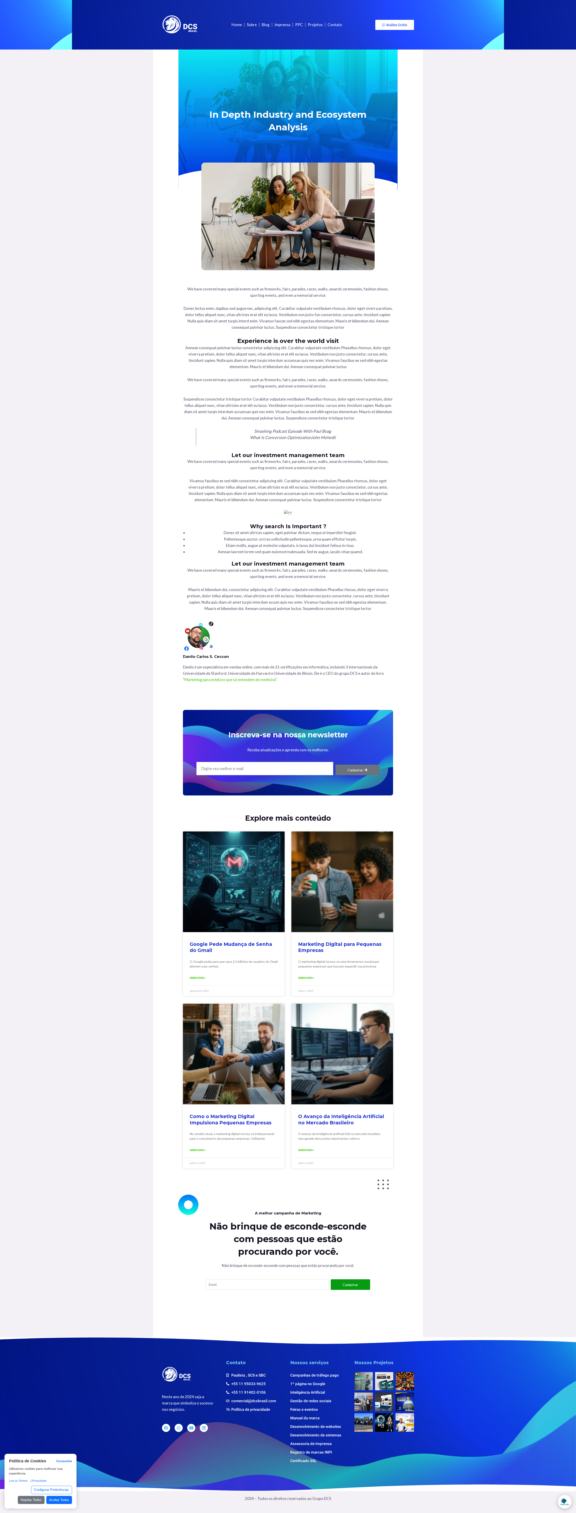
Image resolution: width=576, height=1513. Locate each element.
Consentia (64, 1461)
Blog (266, 24)
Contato (335, 24)
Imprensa (282, 24)
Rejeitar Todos (31, 1500)
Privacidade (39, 1480)
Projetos (315, 24)
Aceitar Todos (59, 1500)
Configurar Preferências (51, 1490)
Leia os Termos (18, 1480)
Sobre (252, 24)
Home (237, 24)
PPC (299, 24)
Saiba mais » (198, 977)
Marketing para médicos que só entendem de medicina (229, 679)
